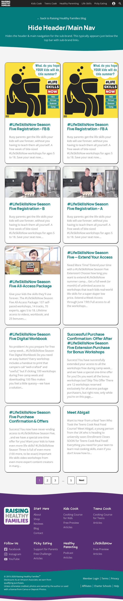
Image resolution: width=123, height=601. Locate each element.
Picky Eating (100, 3)
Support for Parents (46, 549)
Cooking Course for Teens (102, 516)
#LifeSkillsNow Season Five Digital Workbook (29, 336)
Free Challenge (42, 554)
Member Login (91, 578)
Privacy (115, 578)
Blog (36, 528)
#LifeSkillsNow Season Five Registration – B (29, 206)
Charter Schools (102, 586)
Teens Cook (51, 3)
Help (116, 586)
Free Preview (71, 523)
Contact (38, 533)
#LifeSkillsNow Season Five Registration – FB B (29, 126)
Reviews (38, 523)
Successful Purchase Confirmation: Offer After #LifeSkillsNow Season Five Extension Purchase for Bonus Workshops (89, 342)
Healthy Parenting (69, 3)
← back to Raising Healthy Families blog (61, 18)
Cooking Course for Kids (72, 516)
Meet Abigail (78, 412)
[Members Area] (114, 3)
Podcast (68, 553)
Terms (105, 578)
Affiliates (86, 586)
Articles (67, 527)
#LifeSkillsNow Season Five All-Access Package (30, 284)
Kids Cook (36, 3)
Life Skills (87, 3)
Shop (37, 519)
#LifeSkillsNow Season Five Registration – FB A (87, 126)
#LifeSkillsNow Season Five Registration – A (87, 206)
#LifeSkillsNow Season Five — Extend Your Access (89, 255)
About (37, 514)
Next (81, 480)
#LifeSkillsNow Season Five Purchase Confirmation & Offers (29, 417)
